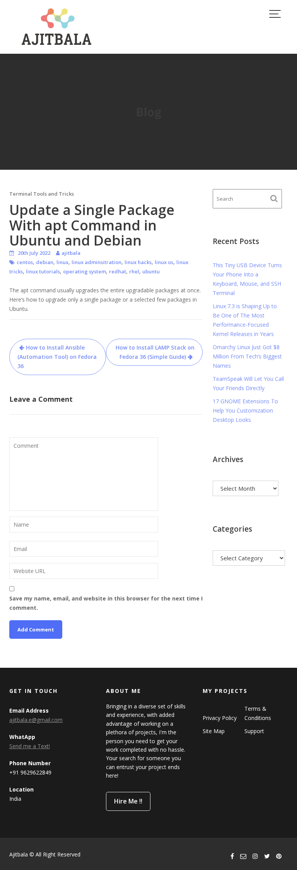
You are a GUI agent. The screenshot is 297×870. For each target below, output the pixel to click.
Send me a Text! (29, 746)
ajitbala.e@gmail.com (36, 719)
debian (44, 262)
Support (254, 731)
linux (62, 262)
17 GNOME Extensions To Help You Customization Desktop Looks (245, 410)
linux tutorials (43, 271)
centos (25, 262)
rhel (134, 271)
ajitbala (70, 252)
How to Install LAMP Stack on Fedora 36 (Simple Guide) (155, 352)
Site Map (214, 731)
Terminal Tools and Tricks (41, 193)
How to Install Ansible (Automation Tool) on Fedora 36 (57, 357)
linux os (164, 262)
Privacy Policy (220, 718)
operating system (84, 271)
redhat (117, 271)
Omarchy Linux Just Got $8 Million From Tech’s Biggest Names (247, 356)
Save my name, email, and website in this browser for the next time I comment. (106, 603)
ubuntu (151, 271)
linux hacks (138, 262)
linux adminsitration (96, 262)
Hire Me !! (128, 801)
